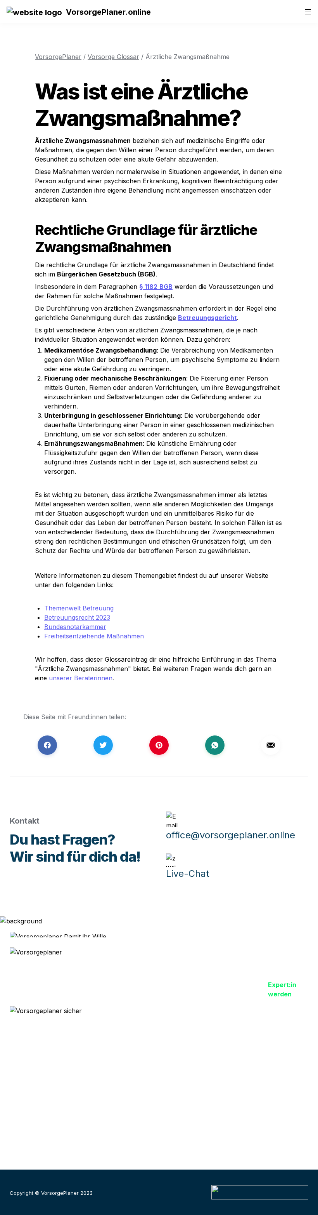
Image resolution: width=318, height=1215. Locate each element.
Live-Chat (187, 873)
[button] (34, 12)
